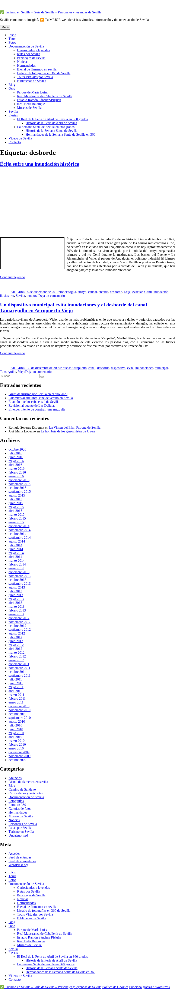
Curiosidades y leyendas (33, 50)
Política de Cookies (115, 987)
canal (91, 368)
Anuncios (15, 778)
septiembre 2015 (20, 491)
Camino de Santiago (22, 789)
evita (130, 368)
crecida (103, 292)
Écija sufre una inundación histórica (39, 164)
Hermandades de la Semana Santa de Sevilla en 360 (60, 134)
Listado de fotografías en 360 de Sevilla (43, 73)
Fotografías (16, 801)
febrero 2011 (17, 698)
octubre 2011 (17, 671)
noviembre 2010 (20, 710)
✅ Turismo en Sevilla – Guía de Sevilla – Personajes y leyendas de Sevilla (50, 12)
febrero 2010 (17, 744)
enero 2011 (16, 702)
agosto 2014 (17, 541)
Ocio (12, 88)
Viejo (21, 371)
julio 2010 (15, 725)
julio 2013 (15, 591)
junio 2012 (16, 641)
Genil (148, 292)
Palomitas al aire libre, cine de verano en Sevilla (41, 398)
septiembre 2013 (20, 583)
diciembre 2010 (19, 706)
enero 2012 (16, 660)
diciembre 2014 (19, 526)
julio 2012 (15, 637)
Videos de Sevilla (20, 138)
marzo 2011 (16, 694)
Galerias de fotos (20, 808)
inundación (160, 292)
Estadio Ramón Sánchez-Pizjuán (39, 100)
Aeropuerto (79, 368)
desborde (116, 292)
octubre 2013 (17, 579)
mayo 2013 (16, 599)
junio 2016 (16, 457)
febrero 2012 (17, 656)
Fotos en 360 (17, 805)
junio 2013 (16, 595)
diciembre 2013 (19, 572)
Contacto (15, 142)
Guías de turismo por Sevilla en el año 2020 (38, 394)
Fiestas (13, 115)
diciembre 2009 (19, 752)
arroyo (82, 292)
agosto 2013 (17, 587)
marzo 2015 (17, 514)
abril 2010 (15, 737)
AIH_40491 (18, 292)
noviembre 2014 (20, 530)
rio (12, 295)
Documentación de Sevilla (26, 46)
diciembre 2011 (19, 664)
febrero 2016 (17, 472)
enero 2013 (16, 614)
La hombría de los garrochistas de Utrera (68, 431)
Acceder (14, 853)
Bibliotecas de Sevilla (31, 81)
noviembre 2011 (19, 668)
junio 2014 (16, 549)
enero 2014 (16, 568)
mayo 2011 (16, 687)
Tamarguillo (8, 371)
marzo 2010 (17, 740)
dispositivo (118, 368)
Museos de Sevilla (29, 107)
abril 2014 (15, 556)
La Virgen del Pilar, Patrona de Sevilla (75, 427)
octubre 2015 (17, 487)
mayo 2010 (16, 733)
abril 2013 (15, 602)
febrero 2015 (17, 518)
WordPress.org (18, 865)
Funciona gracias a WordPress (149, 987)
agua (73, 292)
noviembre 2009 (20, 756)
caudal (92, 292)
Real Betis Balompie (31, 104)
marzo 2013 (17, 606)
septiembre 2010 (20, 717)
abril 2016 (15, 465)
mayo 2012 (16, 645)
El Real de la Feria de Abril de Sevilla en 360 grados (52, 119)
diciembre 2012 (19, 618)
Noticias (22, 61)
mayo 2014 (16, 553)
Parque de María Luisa (32, 92)
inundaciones (144, 368)
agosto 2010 (17, 721)
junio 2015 (16, 503)
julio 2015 (15, 499)
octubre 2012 (17, 625)
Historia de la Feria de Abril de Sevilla (51, 123)
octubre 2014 (17, 533)
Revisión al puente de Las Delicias (32, 405)
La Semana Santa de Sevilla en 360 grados (45, 127)
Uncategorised (18, 835)
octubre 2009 (17, 760)
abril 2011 (15, 691)
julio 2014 (15, 545)
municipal (161, 368)
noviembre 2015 (20, 484)
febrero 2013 (17, 610)
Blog (12, 84)
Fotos (12, 42)
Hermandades (26, 65)
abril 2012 (15, 648)
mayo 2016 (16, 461)
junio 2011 (16, 683)
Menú (5, 27)
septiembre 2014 (20, 537)
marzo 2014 (17, 560)
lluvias (4, 295)
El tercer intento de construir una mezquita (37, 409)
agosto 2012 (17, 633)
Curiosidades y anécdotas (26, 793)
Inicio (12, 35)
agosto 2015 (17, 495)
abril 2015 (15, 510)
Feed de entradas (20, 857)
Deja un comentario (51, 295)
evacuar (137, 292)
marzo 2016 (17, 468)
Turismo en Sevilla (21, 831)
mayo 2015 (16, 507)
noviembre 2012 (20, 622)
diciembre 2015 (19, 480)
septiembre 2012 (20, 629)
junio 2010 (16, 729)
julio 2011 (15, 679)
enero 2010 (16, 748)
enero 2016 (16, 476)
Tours (12, 38)
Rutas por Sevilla (28, 54)
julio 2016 (15, 453)
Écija (127, 292)
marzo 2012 (17, 652)
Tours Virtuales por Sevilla (35, 77)
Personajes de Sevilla (31, 58)
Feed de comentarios (22, 861)
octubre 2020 (17, 449)
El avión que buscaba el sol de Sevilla (34, 401)
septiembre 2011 (20, 675)
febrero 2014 (17, 564)
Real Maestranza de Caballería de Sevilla (44, 96)
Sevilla (13, 111)
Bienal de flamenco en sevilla (37, 69)
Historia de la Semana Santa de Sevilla (51, 130)
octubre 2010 (17, 714)
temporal (32, 295)
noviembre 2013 (20, 576)
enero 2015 (16, 522)
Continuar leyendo (12, 277)
